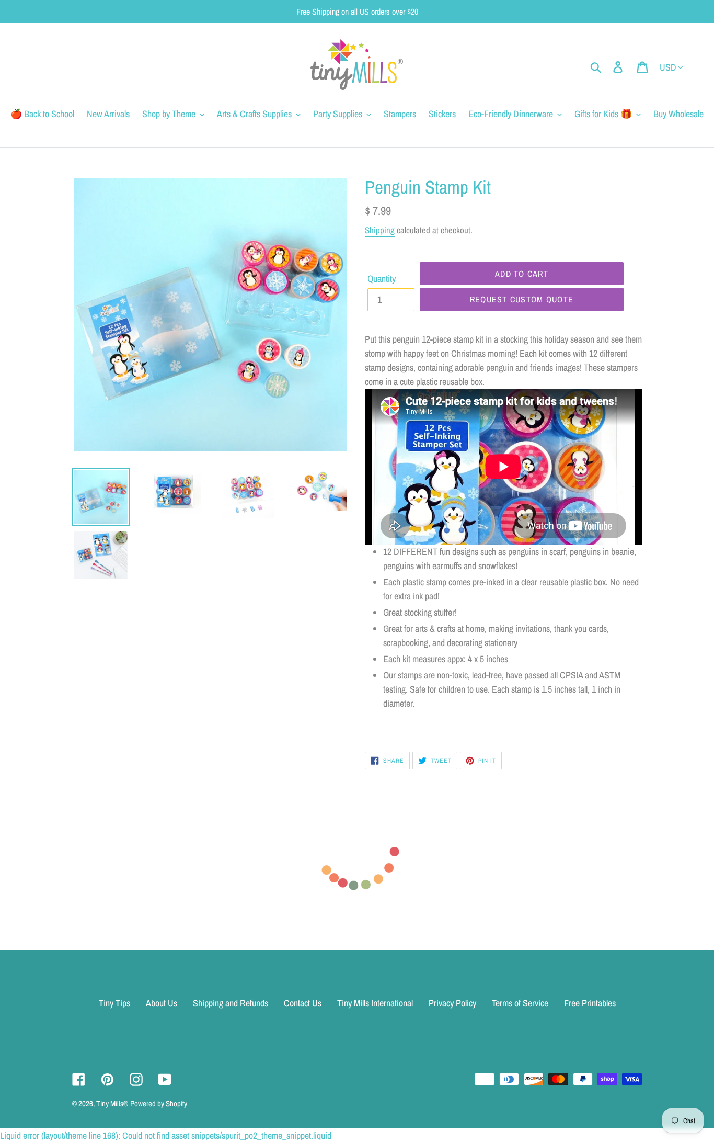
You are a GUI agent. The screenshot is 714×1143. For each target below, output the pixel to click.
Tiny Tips (114, 1003)
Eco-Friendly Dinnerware (510, 113)
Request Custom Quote (522, 299)
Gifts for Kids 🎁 (603, 113)
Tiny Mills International (375, 1003)
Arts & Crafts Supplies (254, 113)
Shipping (380, 230)
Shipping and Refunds (230, 1003)
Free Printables (590, 1003)
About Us (161, 1003)
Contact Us (302, 1003)
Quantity (381, 278)
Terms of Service (520, 1003)
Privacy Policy (452, 1003)
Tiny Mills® (112, 1103)
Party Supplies (337, 113)
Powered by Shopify (158, 1103)
